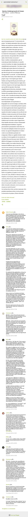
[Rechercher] (26, 2)
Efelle (7, 436)
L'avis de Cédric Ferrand (8, 197)
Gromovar (8, 313)
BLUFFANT (8, 201)
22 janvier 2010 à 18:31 (11, 433)
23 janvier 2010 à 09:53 (11, 443)
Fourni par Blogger (14, 515)
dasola (7, 484)
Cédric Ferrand (9, 212)
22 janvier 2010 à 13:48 (11, 223)
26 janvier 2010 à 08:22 (11, 480)
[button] (2, 19)
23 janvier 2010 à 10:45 (11, 455)
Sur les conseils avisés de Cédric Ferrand (12, 39)
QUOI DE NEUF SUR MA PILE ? (11, 2)
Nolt (7, 226)
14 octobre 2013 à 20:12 (11, 493)
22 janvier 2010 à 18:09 (11, 335)
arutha (7, 412)
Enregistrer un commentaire (8, 508)
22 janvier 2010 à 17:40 (11, 309)
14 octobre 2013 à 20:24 (11, 505)
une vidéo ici (9, 431)
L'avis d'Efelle (5, 199)
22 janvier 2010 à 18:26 (11, 409)
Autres (3, 201)
